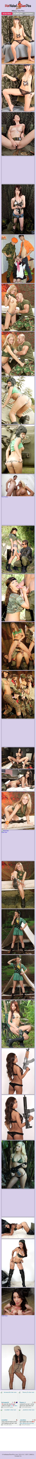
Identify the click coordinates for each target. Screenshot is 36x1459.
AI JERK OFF (18, 13)
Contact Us (18, 1456)
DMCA (31, 1454)
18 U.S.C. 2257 (23, 1454)
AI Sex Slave (7, 13)
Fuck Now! (29, 13)
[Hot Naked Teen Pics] (18, 5)
